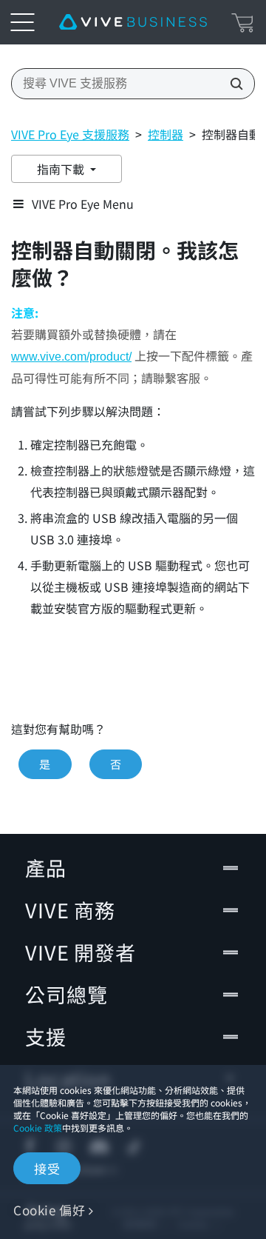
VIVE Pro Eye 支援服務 (70, 134)
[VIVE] (133, 22)
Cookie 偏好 (49, 1209)
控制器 (165, 134)
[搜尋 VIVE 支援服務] (232, 83)
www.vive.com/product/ (71, 356)
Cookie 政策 (37, 1127)
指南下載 (62, 169)
